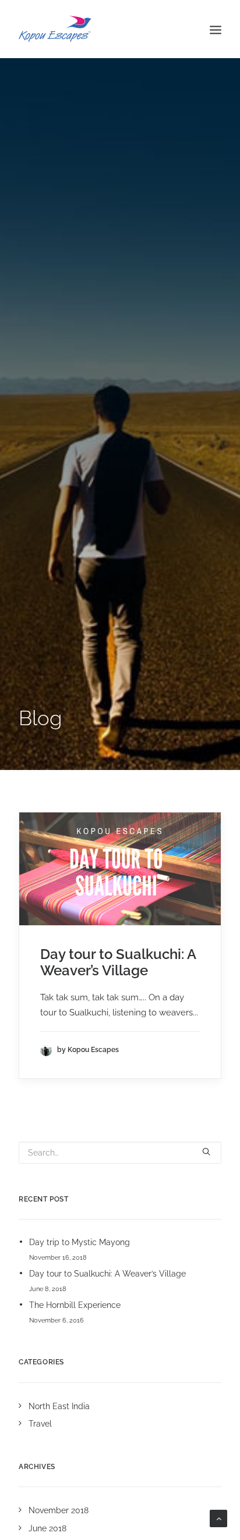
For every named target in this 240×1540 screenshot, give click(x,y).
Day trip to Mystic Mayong (79, 1242)
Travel (40, 1423)
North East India (59, 1406)
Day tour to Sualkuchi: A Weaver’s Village (118, 962)
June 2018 (47, 1528)
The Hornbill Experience (75, 1305)
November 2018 (59, 1510)
